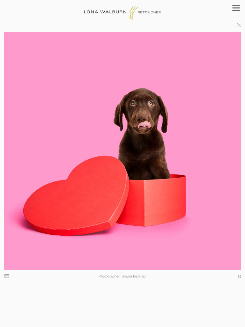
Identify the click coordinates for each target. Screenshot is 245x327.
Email (7, 276)
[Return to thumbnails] (239, 26)
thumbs (236, 276)
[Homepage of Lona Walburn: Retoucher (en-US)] (122, 10)
